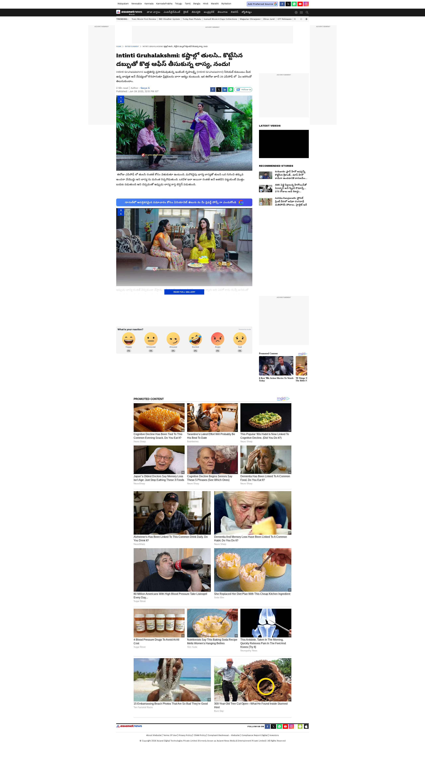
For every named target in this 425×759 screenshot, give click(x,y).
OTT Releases (285, 19)
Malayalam (123, 3)
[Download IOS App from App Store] (306, 726)
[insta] (306, 4)
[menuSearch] (307, 12)
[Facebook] (282, 4)
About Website (153, 735)
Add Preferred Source (260, 4)
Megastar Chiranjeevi (250, 19)
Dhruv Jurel (269, 19)
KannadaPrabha (164, 3)
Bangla (196, 3)
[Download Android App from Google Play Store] (300, 726)
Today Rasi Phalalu (192, 19)
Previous (301, 19)
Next (306, 19)
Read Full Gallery (184, 292)
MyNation (226, 3)
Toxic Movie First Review (144, 19)
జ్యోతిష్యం (247, 12)
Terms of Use (170, 735)
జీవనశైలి (196, 12)
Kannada (148, 3)
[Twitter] (288, 4)
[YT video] (300, 4)
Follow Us (246, 89)
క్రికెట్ (185, 12)
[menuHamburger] (301, 12)
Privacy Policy (185, 735)
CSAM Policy (200, 735)
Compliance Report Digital (254, 735)
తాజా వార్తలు (153, 12)
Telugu (178, 3)
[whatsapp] (294, 4)
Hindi (205, 3)
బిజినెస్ (234, 12)
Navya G (145, 88)
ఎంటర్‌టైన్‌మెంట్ (172, 12)
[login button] (297, 12)
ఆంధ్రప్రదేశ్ (209, 12)
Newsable (136, 3)
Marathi (215, 3)
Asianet (129, 726)
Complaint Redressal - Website (224, 735)
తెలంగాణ (222, 12)
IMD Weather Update (169, 19)
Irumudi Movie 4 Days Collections (220, 19)
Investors (274, 735)
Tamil (188, 3)
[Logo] (130, 12)
